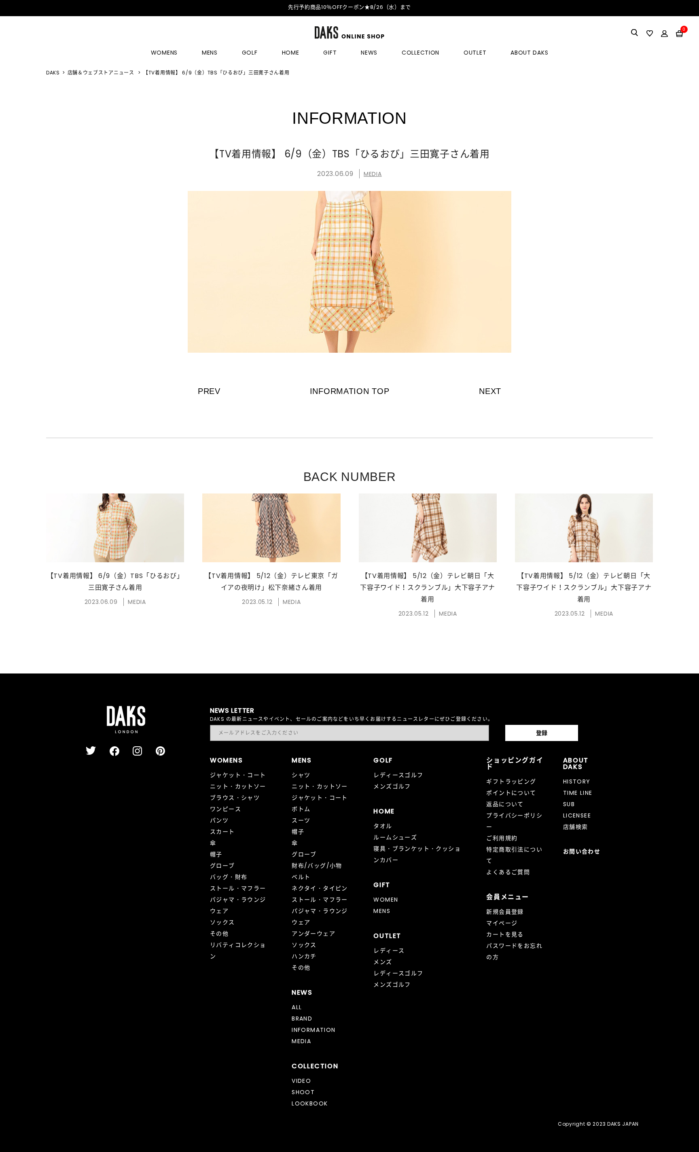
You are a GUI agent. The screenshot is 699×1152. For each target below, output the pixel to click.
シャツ (301, 775)
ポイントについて (511, 793)
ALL (297, 1007)
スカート (222, 832)
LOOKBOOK (310, 1103)
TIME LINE (578, 793)
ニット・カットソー (238, 786)
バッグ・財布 (228, 877)
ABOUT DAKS (529, 53)
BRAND (302, 1018)
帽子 (216, 854)
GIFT (330, 53)
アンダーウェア (313, 934)
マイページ (501, 923)
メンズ (382, 962)
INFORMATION (313, 1030)
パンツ (219, 820)
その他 (219, 934)
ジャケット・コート (238, 775)
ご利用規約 (501, 838)
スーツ (301, 820)
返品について (504, 804)
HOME (290, 53)
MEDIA (373, 174)
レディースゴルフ (398, 775)
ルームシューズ (395, 837)
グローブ (222, 866)
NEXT (490, 391)
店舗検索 (575, 827)
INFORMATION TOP (350, 391)
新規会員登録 (504, 912)
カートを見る (504, 934)
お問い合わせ (581, 851)
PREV (209, 391)
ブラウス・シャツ (235, 798)
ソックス (222, 922)
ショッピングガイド (514, 763)
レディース (389, 951)
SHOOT (303, 1092)
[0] (679, 33)
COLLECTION (420, 53)
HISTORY (577, 781)
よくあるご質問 (508, 872)
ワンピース (225, 809)
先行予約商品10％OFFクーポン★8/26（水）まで (349, 7)
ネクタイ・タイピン (320, 888)
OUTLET (475, 53)
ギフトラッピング (511, 781)
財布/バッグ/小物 (317, 866)
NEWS (369, 53)
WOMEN (385, 900)
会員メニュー (507, 897)
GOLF (250, 53)
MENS (210, 53)
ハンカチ (304, 956)
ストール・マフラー (238, 888)
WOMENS (164, 53)
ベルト (301, 877)
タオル (382, 826)
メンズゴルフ (392, 786)
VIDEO (301, 1081)
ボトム (301, 809)
